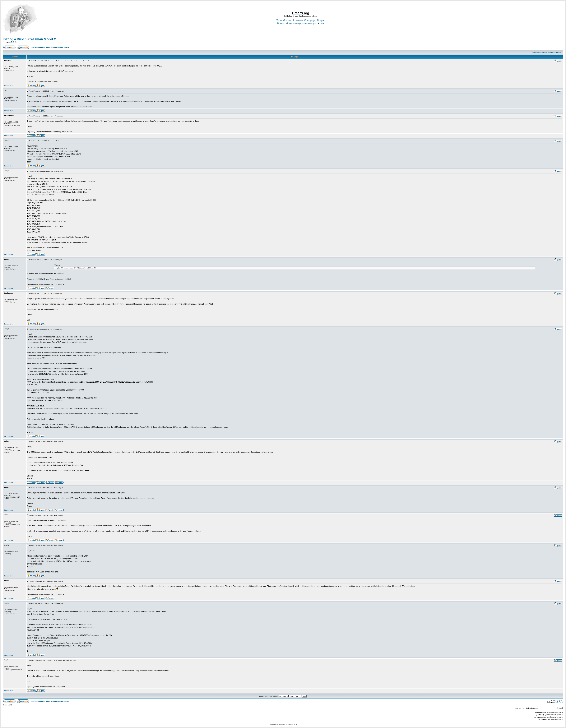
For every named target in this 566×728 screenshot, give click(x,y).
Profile (282, 23)
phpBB (278, 724)
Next (16, 42)
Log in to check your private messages (302, 23)
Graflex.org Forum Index (40, 47)
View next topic (555, 52)
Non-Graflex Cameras (60, 47)
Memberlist (299, 21)
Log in (322, 23)
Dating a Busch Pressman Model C (29, 39)
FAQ (280, 21)
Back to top (8, 86)
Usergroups (311, 21)
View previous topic (539, 52)
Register (322, 21)
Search (288, 21)
